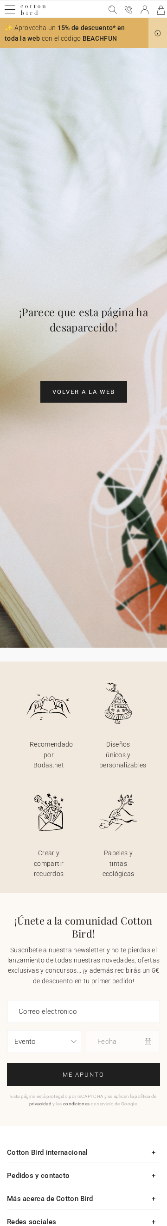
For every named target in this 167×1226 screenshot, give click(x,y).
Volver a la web (83, 391)
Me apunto (83, 1074)
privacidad (40, 1103)
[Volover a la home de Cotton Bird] (33, 13)
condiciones (76, 1103)
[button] (158, 33)
